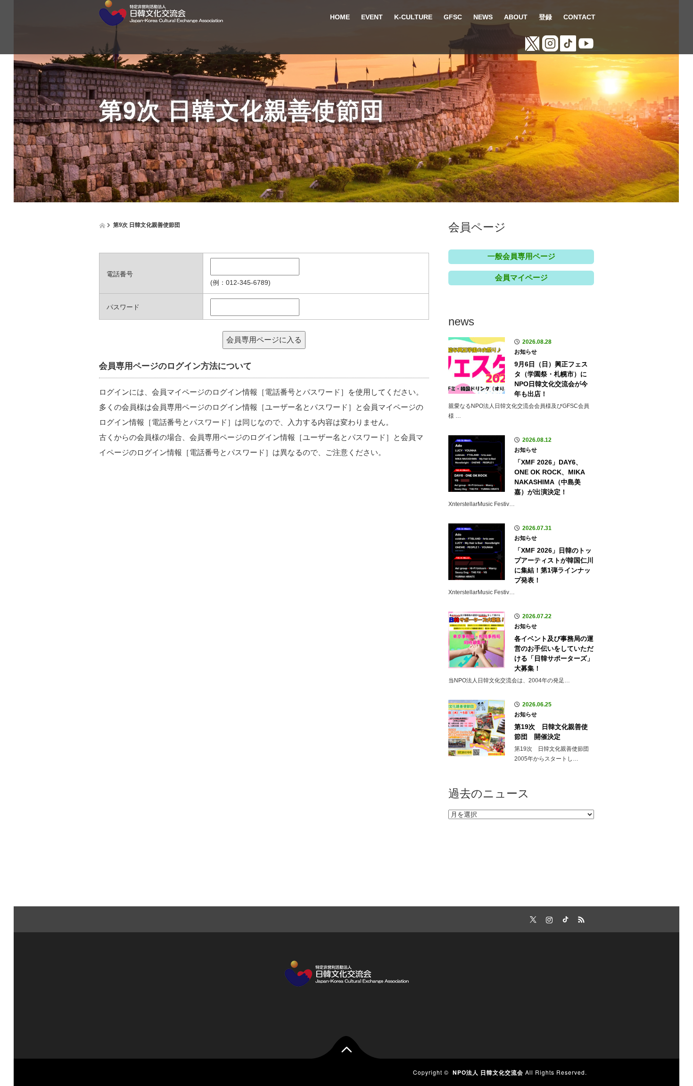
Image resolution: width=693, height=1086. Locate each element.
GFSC (453, 17)
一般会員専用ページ (521, 256)
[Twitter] (532, 918)
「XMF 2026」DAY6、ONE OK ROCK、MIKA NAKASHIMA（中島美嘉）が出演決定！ (549, 477)
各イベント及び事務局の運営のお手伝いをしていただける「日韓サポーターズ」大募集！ (554, 653)
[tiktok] (564, 918)
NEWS (483, 17)
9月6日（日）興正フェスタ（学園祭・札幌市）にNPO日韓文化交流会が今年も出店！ (551, 379)
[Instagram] (548, 918)
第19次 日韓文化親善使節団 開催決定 (551, 731)
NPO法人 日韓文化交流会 (488, 1072)
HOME (340, 17)
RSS (580, 918)
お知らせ (525, 351)
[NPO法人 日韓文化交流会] (161, 11)
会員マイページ (521, 278)
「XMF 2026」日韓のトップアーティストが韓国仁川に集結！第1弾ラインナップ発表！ (554, 565)
